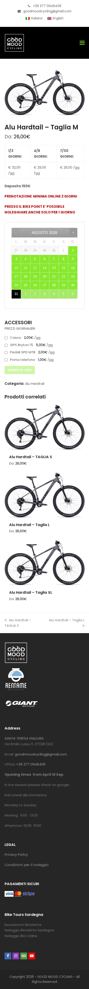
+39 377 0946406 (30, 764)
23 (73, 276)
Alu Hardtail (34, 383)
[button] (82, 42)
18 (25, 276)
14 (54, 268)
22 (63, 276)
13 (44, 268)
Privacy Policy (16, 854)
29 (63, 285)
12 (35, 268)
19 (35, 276)
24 (16, 285)
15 (63, 268)
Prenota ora (19, 370)
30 (73, 285)
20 (44, 276)
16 (73, 268)
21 (54, 276)
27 (44, 285)
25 (25, 285)
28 (54, 285)
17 (16, 276)
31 (16, 294)
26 (35, 285)
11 (25, 268)
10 (16, 268)
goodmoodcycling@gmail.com (41, 754)
